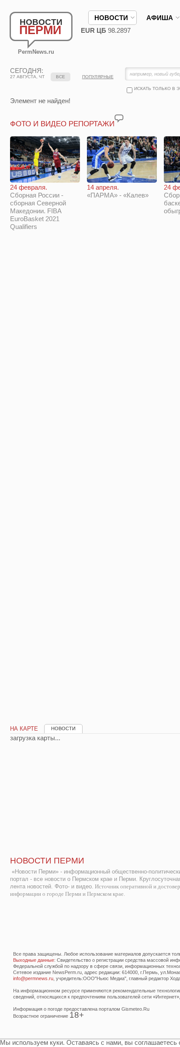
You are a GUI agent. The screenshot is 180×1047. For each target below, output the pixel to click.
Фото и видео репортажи (62, 124)
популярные (98, 76)
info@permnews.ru (33, 978)
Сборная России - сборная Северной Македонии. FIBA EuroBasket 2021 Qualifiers (38, 207)
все (60, 76)
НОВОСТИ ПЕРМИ (47, 860)
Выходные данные (33, 960)
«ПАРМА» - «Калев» (118, 191)
